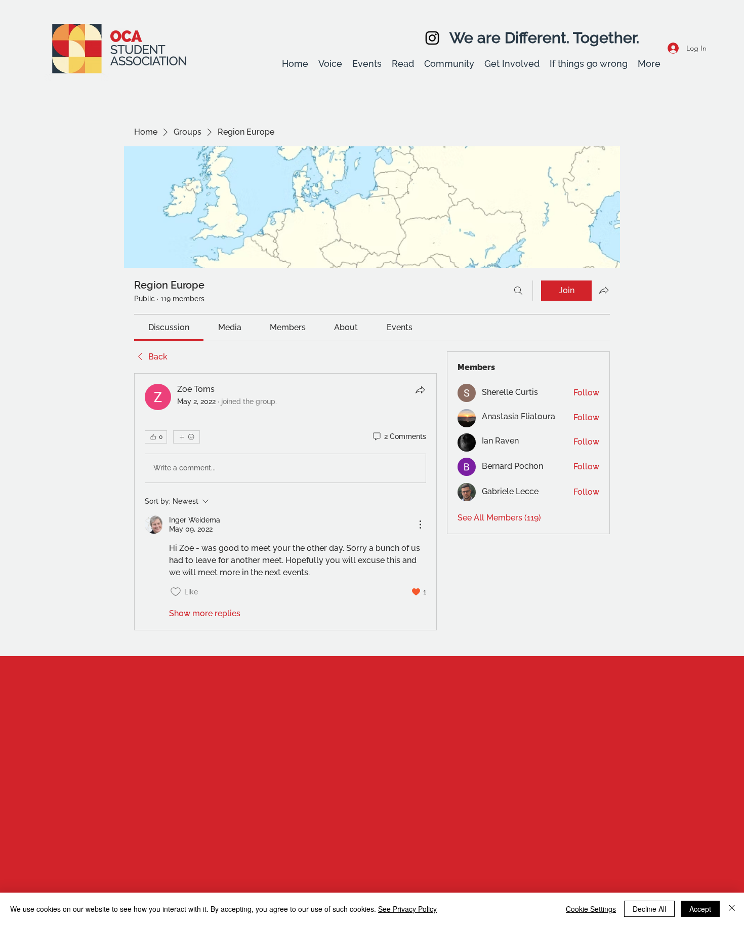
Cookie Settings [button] (591, 909)
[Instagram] (432, 38)
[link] (168, 327)
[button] (330, 63)
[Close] (732, 909)
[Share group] (604, 290)
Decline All (649, 909)
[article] (285, 501)
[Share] (420, 390)
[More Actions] (420, 524)
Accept (700, 909)
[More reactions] (186, 437)
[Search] (518, 290)
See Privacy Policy (407, 909)
